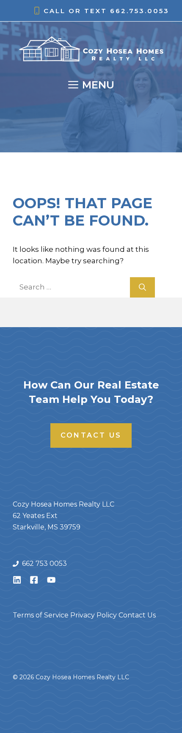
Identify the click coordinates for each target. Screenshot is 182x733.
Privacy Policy (93, 615)
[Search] (142, 287)
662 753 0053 (44, 563)
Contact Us (91, 435)
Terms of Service (41, 615)
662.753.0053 (139, 11)
